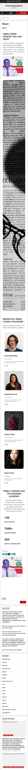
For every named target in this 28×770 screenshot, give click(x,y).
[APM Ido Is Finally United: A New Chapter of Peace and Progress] (14, 761)
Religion (4, 703)
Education (5, 665)
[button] (2, 13)
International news (7, 681)
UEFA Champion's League (9, 709)
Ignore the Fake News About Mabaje (12, 650)
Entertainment (6, 668)
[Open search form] (14, 13)
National (4, 697)
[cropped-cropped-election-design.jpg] (13, 66)
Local (3, 684)
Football (4, 672)
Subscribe (23, 13)
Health (4, 678)
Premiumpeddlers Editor (7, 750)
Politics (4, 700)
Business (4, 662)
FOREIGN (4, 675)
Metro (3, 694)
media (3, 687)
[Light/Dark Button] (11, 13)
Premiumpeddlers (14, 5)
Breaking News (6, 659)
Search (4, 598)
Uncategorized (6, 712)
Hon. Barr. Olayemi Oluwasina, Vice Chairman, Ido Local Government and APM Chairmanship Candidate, (13, 633)
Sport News (5, 706)
